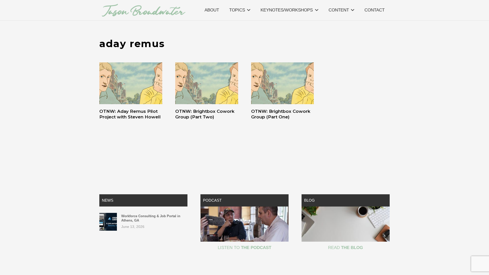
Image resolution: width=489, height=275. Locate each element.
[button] (248, 10)
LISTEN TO (244, 247)
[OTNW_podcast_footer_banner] (244, 224)
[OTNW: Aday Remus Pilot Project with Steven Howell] (130, 83)
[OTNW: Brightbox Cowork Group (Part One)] (282, 83)
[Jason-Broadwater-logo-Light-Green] (143, 10)
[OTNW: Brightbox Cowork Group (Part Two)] (206, 83)
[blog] (346, 224)
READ (345, 247)
